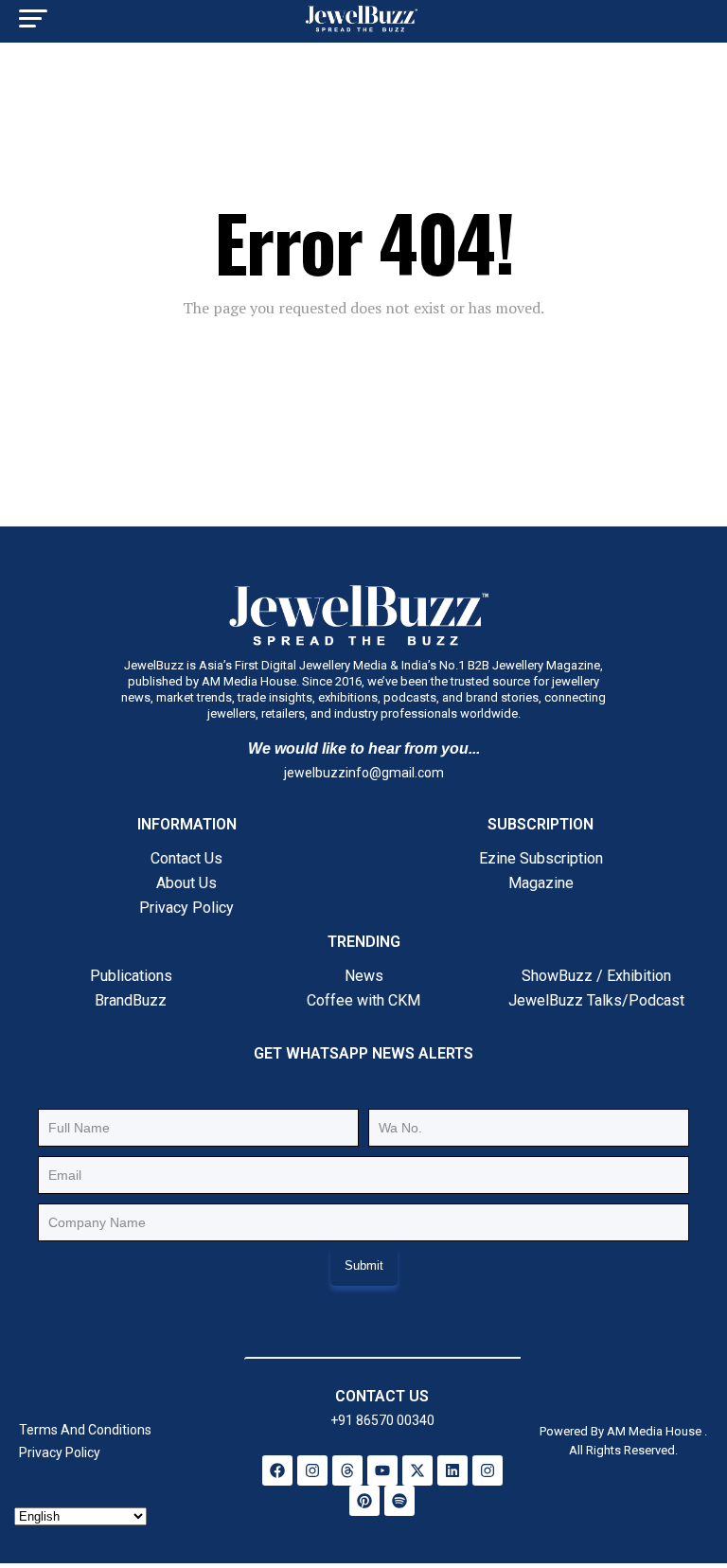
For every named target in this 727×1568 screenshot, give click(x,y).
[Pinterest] (364, 1501)
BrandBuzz (131, 1000)
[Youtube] (382, 1470)
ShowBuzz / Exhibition (596, 976)
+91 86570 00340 (382, 1420)
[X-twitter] (417, 1470)
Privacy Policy (186, 908)
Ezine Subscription (541, 858)
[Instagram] (312, 1470)
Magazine (541, 883)
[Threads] (347, 1470)
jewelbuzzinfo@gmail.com (364, 772)
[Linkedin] (452, 1470)
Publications (131, 976)
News (364, 976)
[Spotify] (399, 1501)
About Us (186, 883)
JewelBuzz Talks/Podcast (596, 1000)
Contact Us (186, 858)
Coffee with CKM (363, 1000)
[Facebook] (277, 1470)
